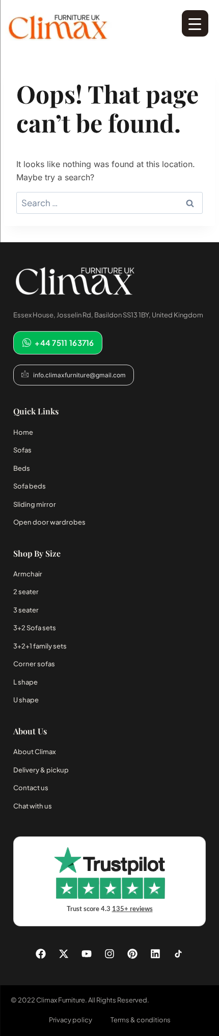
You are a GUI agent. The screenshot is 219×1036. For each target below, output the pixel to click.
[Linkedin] (155, 954)
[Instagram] (109, 954)
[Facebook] (41, 954)
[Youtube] (86, 954)
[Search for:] (109, 203)
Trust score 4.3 (110, 909)
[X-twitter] (63, 954)
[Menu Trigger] (195, 23)
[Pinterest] (132, 954)
